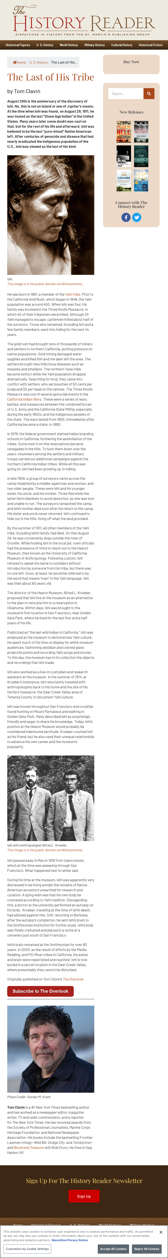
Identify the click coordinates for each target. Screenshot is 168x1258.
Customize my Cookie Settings (27, 1249)
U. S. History (45, 45)
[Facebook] (126, 217)
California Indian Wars (24, 399)
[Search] (149, 93)
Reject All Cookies (146, 1249)
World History (69, 45)
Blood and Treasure (29, 1147)
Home (21, 62)
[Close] (161, 1232)
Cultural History (121, 45)
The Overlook (73, 979)
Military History (94, 45)
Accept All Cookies (113, 1249)
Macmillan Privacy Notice (70, 1240)
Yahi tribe (72, 294)
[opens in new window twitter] (136, 217)
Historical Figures (18, 45)
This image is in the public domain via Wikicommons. (45, 284)
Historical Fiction (151, 45)
